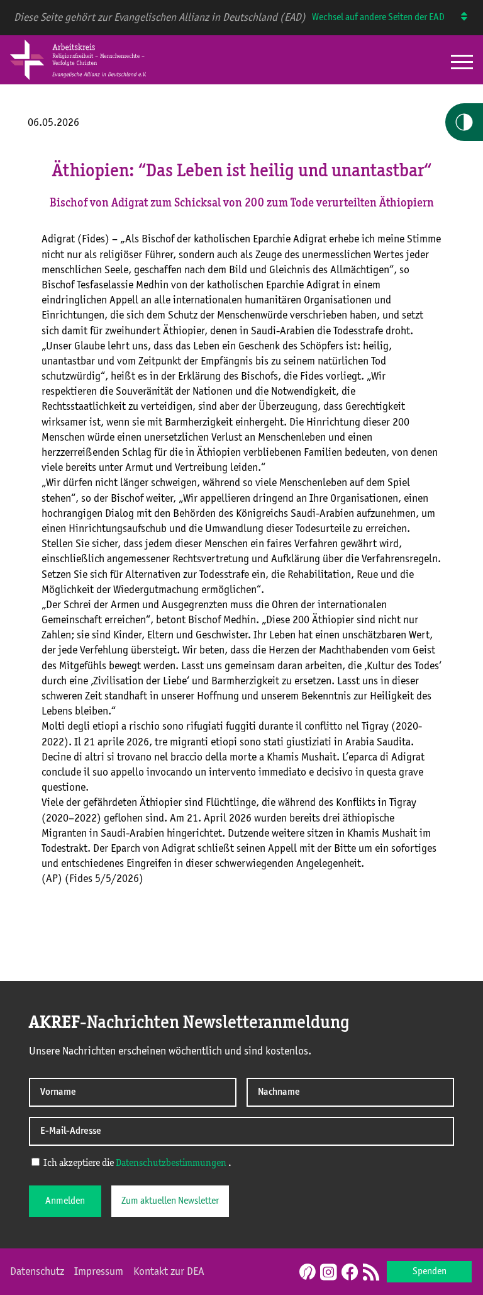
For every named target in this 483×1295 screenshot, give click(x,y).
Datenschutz (37, 1271)
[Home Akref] (78, 77)
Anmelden (65, 1201)
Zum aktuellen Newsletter (170, 1201)
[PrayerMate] (306, 1272)
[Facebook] (349, 1273)
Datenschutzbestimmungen (171, 1163)
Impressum (98, 1271)
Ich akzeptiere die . (136, 1163)
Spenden (430, 1272)
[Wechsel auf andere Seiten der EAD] (458, 18)
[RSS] (371, 1273)
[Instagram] (328, 1273)
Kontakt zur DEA (168, 1271)
